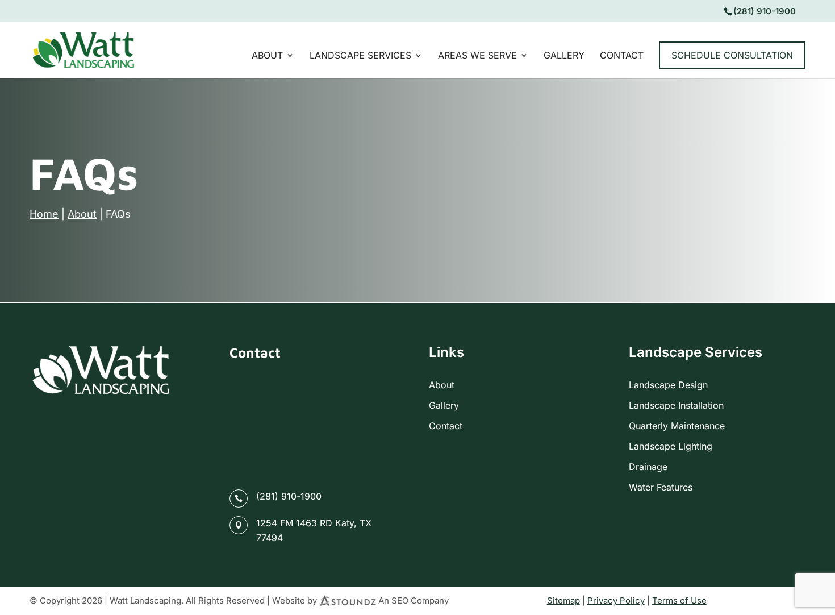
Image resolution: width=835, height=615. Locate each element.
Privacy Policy (616, 600)
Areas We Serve (477, 56)
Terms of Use (679, 600)
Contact (622, 56)
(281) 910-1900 (289, 496)
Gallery (564, 56)
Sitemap (563, 600)
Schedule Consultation (732, 55)
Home (44, 214)
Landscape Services (360, 56)
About (267, 56)
